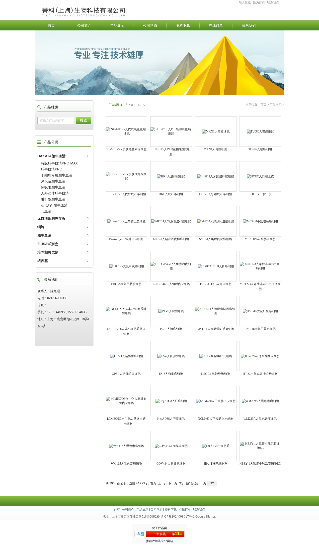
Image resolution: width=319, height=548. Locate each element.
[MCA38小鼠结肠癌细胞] (260, 221)
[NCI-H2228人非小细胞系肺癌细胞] (126, 311)
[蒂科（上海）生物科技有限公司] (95, 17)
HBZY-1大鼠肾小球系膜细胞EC (260, 463)
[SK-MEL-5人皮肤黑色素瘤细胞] (126, 131)
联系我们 (273, 2)
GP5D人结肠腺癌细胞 (126, 374)
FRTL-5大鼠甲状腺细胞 (126, 284)
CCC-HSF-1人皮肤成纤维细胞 (126, 194)
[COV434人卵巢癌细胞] (171, 446)
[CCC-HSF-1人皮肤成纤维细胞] (126, 176)
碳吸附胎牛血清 (53, 187)
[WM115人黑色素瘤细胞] (126, 446)
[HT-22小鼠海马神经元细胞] (260, 356)
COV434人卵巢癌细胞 (171, 463)
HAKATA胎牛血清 (51, 156)
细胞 (40, 227)
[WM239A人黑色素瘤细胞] (260, 401)
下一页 (172, 483)
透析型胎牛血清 (53, 199)
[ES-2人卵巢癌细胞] (171, 356)
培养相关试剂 (47, 252)
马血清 (46, 211)
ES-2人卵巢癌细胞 (171, 374)
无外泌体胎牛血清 (55, 193)
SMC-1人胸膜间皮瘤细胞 (215, 239)
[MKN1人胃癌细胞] (216, 131)
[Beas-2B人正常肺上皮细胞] (126, 221)
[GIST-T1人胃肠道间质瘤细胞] (216, 311)
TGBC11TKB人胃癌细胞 (216, 284)
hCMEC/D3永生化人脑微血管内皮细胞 (126, 421)
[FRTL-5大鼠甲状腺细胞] (126, 266)
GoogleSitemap (206, 516)
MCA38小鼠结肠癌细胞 (260, 239)
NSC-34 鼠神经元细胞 (215, 374)
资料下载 (183, 25)
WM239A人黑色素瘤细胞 (260, 418)
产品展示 (117, 25)
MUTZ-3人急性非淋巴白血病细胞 (260, 286)
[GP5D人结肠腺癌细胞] (126, 356)
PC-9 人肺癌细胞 (171, 329)
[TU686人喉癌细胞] (260, 131)
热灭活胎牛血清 (53, 181)
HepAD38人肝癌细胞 (171, 418)
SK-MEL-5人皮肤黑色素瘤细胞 (126, 149)
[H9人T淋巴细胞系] (216, 446)
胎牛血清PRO (51, 169)
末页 (182, 483)
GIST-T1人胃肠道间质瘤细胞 (215, 329)
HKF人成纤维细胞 (171, 194)
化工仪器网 (159, 528)
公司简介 (84, 25)
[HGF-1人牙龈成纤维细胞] (216, 176)
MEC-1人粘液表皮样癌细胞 (171, 239)
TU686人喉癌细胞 (260, 149)
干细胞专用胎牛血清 (56, 175)
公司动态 (150, 25)
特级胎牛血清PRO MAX (59, 163)
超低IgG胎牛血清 (54, 205)
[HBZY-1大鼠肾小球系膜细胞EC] (260, 446)
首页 (51, 25)
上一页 (162, 483)
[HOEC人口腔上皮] (260, 176)
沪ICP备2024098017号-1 (177, 516)
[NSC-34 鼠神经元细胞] (216, 356)
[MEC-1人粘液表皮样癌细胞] (171, 221)
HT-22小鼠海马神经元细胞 (260, 374)
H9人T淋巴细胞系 (215, 463)
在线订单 (216, 25)
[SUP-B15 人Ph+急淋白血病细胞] (171, 131)
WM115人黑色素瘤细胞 (126, 463)
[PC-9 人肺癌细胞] (171, 311)
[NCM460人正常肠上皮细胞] (216, 401)
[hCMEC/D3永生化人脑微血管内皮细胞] (126, 401)
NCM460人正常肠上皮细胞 (215, 418)
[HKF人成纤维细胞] (171, 176)
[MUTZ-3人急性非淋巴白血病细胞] (260, 266)
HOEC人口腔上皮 (260, 194)
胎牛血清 (44, 235)
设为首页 (259, 2)
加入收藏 (245, 2)
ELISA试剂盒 (47, 244)
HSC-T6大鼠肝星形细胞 (260, 329)
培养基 (42, 261)
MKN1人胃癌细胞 (215, 149)
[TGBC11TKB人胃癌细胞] (216, 266)
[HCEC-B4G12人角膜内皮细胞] (171, 266)
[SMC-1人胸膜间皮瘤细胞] (216, 221)
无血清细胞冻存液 (51, 218)
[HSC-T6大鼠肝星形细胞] (260, 311)
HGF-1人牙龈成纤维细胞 (215, 194)
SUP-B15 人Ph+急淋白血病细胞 (171, 151)
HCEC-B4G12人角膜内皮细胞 (171, 284)
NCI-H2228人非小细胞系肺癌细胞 (126, 331)
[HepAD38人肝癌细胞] (171, 401)
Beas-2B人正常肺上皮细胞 (126, 239)
